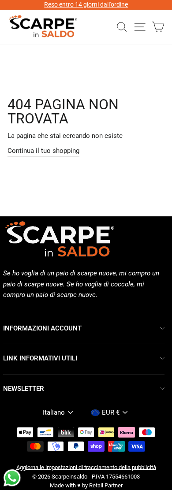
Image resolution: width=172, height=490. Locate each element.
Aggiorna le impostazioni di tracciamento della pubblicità (86, 467)
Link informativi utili (40, 358)
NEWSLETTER (23, 389)
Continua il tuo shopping (43, 151)
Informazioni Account (42, 328)
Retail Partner (106, 485)
